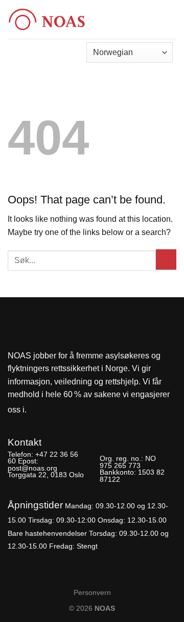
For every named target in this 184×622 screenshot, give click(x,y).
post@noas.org (32, 468)
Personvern (92, 592)
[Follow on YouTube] (71, 410)
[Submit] (166, 259)
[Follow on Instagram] (54, 410)
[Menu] (170, 16)
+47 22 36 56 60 (43, 457)
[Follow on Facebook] (37, 410)
